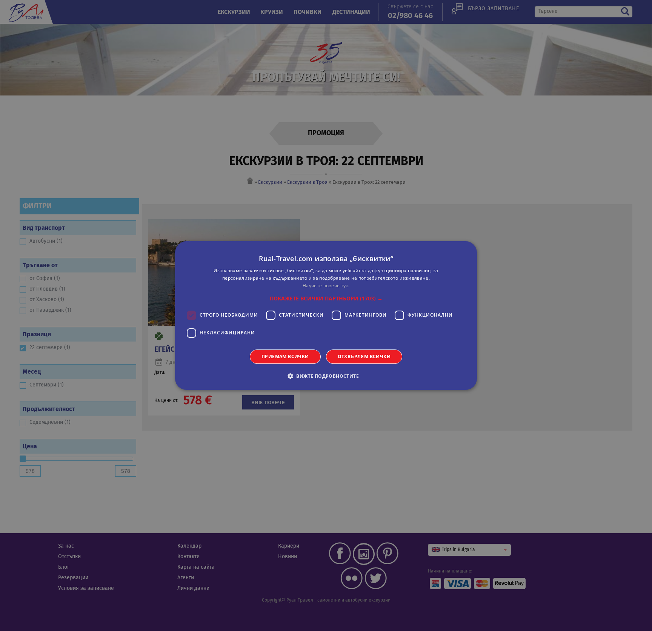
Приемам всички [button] (285, 356)
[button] (326, 298)
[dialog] (326, 315)
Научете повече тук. (326, 285)
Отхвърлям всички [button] (364, 356)
